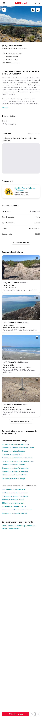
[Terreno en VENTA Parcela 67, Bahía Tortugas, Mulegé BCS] (21, 347)
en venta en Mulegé (13, 500)
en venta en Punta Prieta (14, 475)
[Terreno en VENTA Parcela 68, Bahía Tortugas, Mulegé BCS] (21, 389)
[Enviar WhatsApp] (37, 714)
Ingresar (37, 3)
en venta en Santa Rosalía (14, 513)
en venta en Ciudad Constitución (17, 510)
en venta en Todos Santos (15, 496)
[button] (38, 24)
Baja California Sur (28, 526)
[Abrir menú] (4, 3)
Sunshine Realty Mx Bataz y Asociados (24, 189)
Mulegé (4, 528)
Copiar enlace (34, 134)
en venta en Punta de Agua (15, 471)
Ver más (5, 107)
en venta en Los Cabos (14, 493)
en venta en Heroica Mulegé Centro (18, 448)
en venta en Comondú (14, 506)
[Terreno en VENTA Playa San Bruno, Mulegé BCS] (21, 307)
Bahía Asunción (14, 528)
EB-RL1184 (35, 211)
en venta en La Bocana (13, 465)
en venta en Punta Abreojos (15, 468)
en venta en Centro (12, 455)
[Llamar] (32, 714)
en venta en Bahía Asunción (15, 444)
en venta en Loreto (13, 503)
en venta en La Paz (13, 489)
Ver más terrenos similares (21, 421)
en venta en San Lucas (13, 451)
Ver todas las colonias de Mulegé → (14, 479)
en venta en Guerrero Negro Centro (18, 461)
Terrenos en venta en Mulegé (14, 440)
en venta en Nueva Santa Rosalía (17, 458)
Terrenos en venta (14, 526)
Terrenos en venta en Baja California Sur (19, 486)
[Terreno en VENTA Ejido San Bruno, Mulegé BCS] (21, 267)
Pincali (4, 526)
